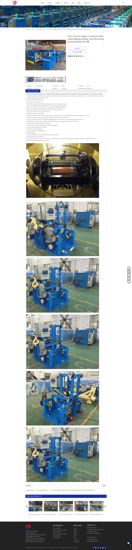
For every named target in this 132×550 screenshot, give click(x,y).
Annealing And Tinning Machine (60, 534)
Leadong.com (69, 547)
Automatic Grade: (83, 88)
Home (42, 3)
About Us (57, 3)
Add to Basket (76, 52)
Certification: (29, 88)
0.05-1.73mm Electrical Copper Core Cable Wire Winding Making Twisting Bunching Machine (66, 514)
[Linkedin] (96, 548)
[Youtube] (100, 548)
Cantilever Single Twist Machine (60, 530)
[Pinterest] (105, 548)
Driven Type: (56, 86)
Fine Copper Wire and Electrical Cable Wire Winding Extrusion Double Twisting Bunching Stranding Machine (97, 514)
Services (66, 3)
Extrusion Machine (57, 535)
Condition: (81, 86)
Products (49, 3)
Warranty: (55, 88)
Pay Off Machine (56, 537)
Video (72, 3)
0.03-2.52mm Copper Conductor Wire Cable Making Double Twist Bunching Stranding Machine (72, 490)
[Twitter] (98, 548)
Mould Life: (29, 86)
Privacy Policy (77, 541)
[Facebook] (93, 548)
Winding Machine (30, 490)
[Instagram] (103, 548)
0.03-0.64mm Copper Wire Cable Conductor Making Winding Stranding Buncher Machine (35, 514)
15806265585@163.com (93, 541)
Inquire (76, 48)
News (79, 3)
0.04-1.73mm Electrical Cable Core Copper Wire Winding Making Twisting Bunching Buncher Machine (81, 514)
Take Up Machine (57, 528)
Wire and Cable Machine (42, 490)
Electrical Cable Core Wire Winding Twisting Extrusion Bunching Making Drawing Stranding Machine (51, 514)
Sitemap (75, 547)
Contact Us (87, 3)
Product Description (33, 91)
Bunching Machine (57, 532)
